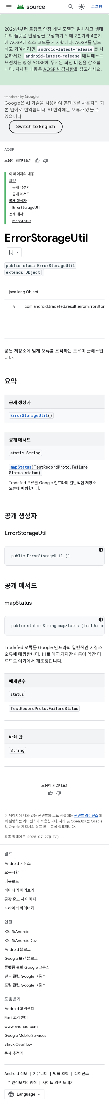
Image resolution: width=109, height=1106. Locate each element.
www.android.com (21, 1026)
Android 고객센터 (19, 1008)
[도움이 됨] (37, 161)
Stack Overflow (18, 1044)
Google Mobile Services (25, 1035)
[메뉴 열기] (9, 6)
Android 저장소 (17, 863)
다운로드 (11, 881)
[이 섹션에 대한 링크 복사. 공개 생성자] (42, 516)
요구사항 (11, 872)
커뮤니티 (40, 1073)
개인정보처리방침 (22, 1082)
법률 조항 (61, 1073)
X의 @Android (17, 931)
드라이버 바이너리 (19, 908)
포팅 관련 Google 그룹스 (25, 985)
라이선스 (81, 1073)
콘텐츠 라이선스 (86, 815)
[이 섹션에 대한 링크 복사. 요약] (22, 381)
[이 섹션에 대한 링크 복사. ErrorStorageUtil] (52, 533)
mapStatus (20, 467)
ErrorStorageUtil (29, 415)
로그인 (96, 6)
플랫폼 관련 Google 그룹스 (26, 967)
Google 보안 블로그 (21, 958)
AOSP (9, 149)
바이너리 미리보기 (19, 890)
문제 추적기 (13, 1053)
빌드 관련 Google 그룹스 (25, 976)
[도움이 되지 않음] (45, 161)
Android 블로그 (17, 949)
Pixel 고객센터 (16, 1017)
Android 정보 (15, 1073)
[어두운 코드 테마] (101, 549)
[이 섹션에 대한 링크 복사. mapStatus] (37, 603)
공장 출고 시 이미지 (20, 899)
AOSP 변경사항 (58, 69)
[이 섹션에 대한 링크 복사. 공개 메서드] (42, 586)
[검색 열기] (71, 6)
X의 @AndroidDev (20, 940)
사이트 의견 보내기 (58, 1082)
